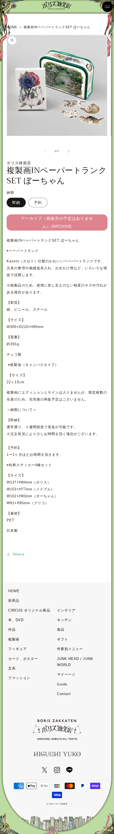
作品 (12, 629)
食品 (60, 629)
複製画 (13, 639)
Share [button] (18, 554)
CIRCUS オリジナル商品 (29, 610)
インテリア (66, 610)
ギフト (62, 639)
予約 (38, 202)
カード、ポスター (23, 659)
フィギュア (17, 649)
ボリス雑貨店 (61, 804)
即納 (16, 202)
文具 (12, 668)
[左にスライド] (45, 151)
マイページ (66, 674)
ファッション (19, 678)
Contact (64, 694)
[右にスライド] (68, 151)
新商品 (13, 601)
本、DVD (16, 620)
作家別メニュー (70, 649)
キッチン (64, 620)
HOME (14, 591)
